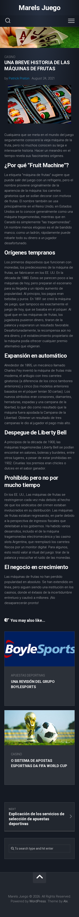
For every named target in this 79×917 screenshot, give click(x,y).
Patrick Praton (19, 78)
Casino (9, 57)
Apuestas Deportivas (28, 675)
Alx (65, 901)
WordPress (37, 901)
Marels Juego (39, 8)
